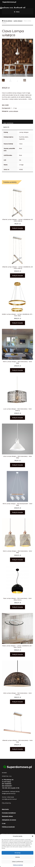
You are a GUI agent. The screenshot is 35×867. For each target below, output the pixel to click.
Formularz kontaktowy (9, 813)
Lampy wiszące (18, 21)
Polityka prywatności (18, 865)
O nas (3, 823)
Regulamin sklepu (7, 816)
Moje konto (5, 809)
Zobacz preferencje (17, 861)
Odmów (17, 857)
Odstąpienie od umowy (9, 820)
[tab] (17, 122)
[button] (32, 836)
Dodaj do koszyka (17, 228)
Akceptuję (17, 852)
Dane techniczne (8, 123)
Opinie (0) (6, 127)
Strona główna (8, 21)
